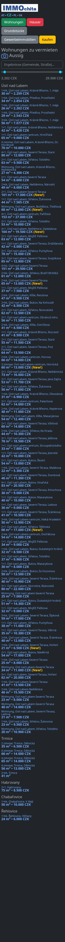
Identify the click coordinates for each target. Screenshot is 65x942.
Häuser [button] (35, 22)
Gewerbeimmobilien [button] (20, 39)
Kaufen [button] (47, 39)
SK (20, 15)
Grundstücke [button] (14, 31)
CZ (9, 14)
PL (15, 15)
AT (2, 15)
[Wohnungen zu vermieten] (19, 8)
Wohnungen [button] (13, 22)
